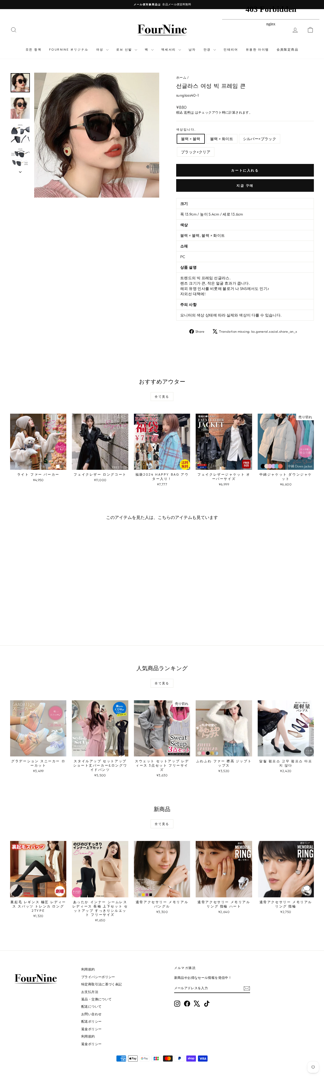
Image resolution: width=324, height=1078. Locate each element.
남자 (192, 49)
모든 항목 (34, 49)
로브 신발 (124, 49)
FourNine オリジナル (69, 49)
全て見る (162, 396)
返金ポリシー (91, 1029)
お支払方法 (89, 992)
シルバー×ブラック (259, 138)
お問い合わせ (91, 1014)
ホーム (181, 77)
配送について (91, 1006)
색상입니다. (186, 129)
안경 (208, 49)
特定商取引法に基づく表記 (101, 984)
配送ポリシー (91, 1021)
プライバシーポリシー (98, 977)
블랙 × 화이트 (221, 138)
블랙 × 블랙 (190, 138)
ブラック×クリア (195, 152)
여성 (100, 49)
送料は (189, 112)
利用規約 (88, 969)
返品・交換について (96, 999)
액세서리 (169, 49)
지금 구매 (245, 185)
